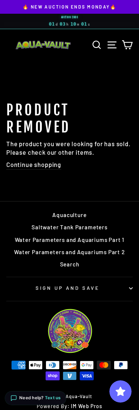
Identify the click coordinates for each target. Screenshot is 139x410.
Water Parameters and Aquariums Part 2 (69, 252)
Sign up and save (68, 288)
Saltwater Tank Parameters (69, 227)
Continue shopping (33, 164)
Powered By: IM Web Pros (69, 406)
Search (69, 264)
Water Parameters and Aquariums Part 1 (70, 239)
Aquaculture (69, 214)
